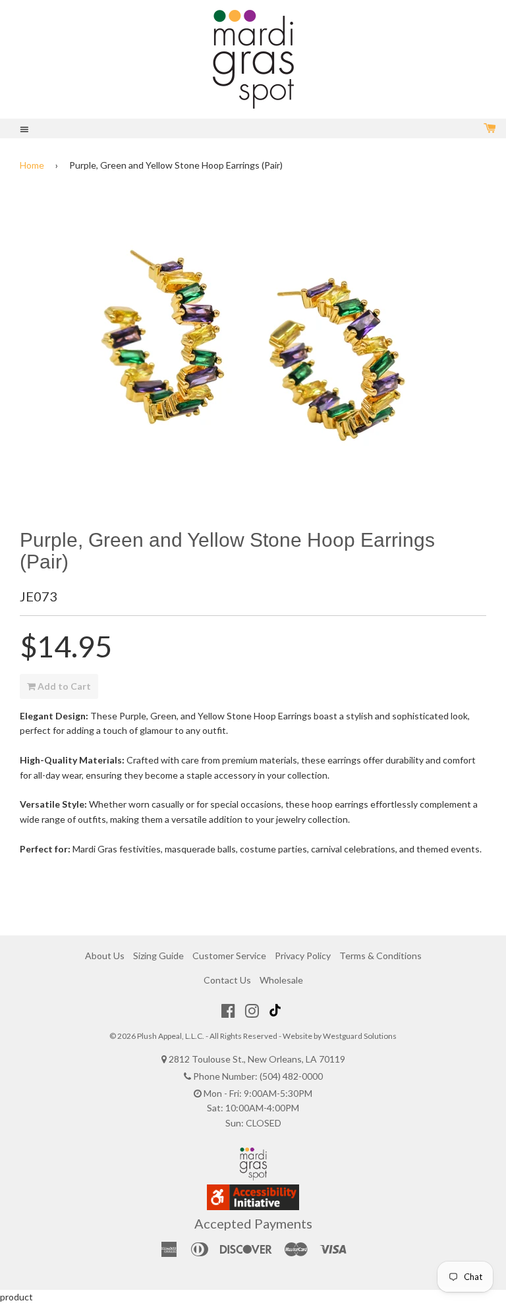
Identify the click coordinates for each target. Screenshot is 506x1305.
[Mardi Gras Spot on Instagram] (252, 1010)
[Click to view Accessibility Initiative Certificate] (253, 1206)
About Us (105, 955)
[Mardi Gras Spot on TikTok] (277, 1010)
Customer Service (229, 955)
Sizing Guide (158, 955)
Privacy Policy (303, 955)
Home (32, 165)
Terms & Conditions (380, 955)
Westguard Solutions (360, 1036)
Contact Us (227, 980)
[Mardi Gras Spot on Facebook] (228, 1010)
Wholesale (281, 980)
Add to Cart (63, 686)
